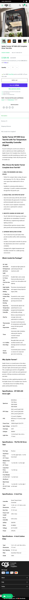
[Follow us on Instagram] (26, 1)
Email (3, 99)
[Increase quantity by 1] (17, 67)
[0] (23, 5)
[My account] (26, 5)
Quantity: (4, 67)
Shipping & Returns (6, 126)
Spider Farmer (6, 52)
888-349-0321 (11, 99)
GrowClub (11, 74)
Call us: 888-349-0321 (6, 1)
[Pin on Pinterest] (7, 107)
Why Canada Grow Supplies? (8, 131)
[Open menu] (2, 5)
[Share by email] (13, 107)
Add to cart (14, 80)
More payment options (14, 88)
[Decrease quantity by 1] (8, 67)
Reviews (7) (4, 121)
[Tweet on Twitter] (10, 107)
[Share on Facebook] (4, 107)
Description (4, 115)
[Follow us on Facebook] (24, 1)
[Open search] (20, 5)
